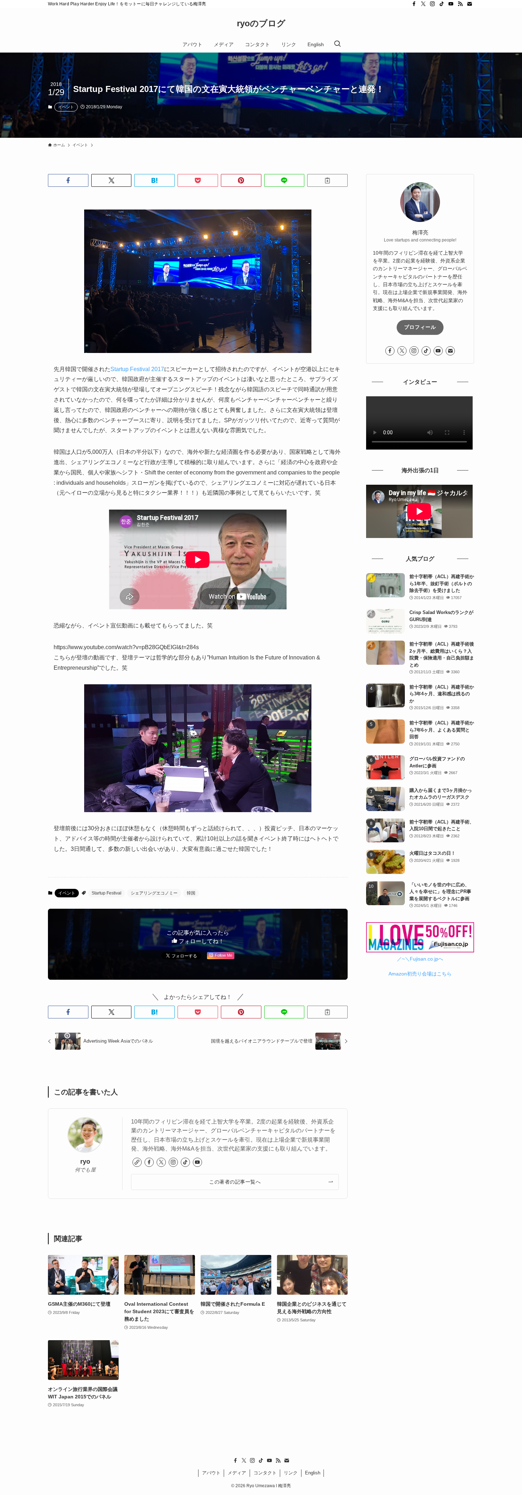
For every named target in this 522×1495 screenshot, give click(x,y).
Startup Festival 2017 (137, 369)
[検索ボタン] (337, 44)
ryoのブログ (261, 23)
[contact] (469, 4)
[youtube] (451, 4)
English (312, 1472)
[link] (137, 1162)
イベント (66, 107)
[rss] (460, 4)
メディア (237, 1472)
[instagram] (432, 4)
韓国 (191, 893)
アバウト (211, 1472)
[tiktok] (441, 4)
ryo (85, 1161)
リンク (291, 1472)
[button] (68, 180)
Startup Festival (106, 893)
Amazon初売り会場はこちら (420, 974)
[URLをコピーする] (327, 180)
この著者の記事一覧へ (235, 1182)
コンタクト (265, 1472)
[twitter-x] (423, 4)
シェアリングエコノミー (154, 893)
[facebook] (414, 4)
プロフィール (420, 327)
